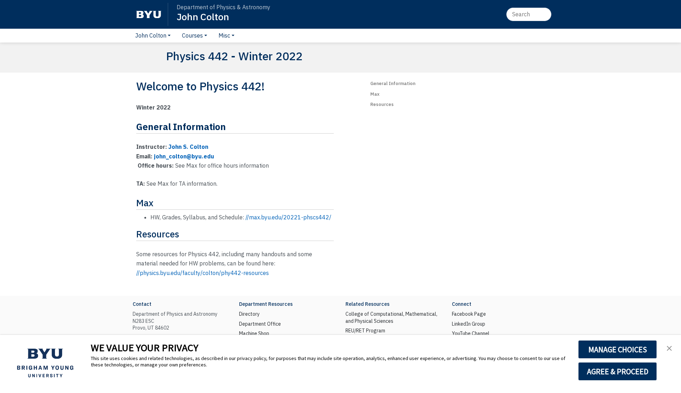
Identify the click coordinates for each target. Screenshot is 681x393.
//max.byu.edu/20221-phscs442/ (288, 217)
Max (375, 94)
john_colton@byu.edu (184, 156)
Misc (224, 35)
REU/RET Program (365, 330)
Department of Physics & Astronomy (223, 7)
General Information (392, 83)
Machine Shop (254, 333)
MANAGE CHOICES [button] (617, 349)
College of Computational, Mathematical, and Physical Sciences (391, 317)
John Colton (203, 16)
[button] (669, 347)
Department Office (260, 324)
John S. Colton (188, 146)
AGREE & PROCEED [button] (617, 371)
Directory (249, 314)
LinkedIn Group (468, 324)
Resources (382, 104)
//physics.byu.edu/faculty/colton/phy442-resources (202, 272)
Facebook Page (469, 314)
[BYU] (148, 14)
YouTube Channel (470, 333)
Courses (192, 35)
